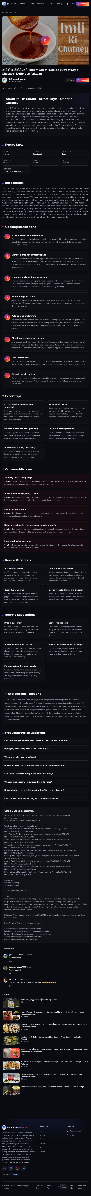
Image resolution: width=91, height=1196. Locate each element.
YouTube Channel (74, 1131)
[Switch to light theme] (67, 3)
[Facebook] (11, 1168)
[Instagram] (17, 1168)
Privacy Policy (49, 1187)
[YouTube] (4, 1168)
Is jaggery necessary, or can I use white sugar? (27, 749)
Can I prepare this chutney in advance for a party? (28, 773)
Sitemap (59, 4)
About (50, 4)
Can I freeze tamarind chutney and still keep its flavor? (31, 798)
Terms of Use (39, 1187)
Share (72, 80)
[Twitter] (23, 1168)
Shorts (31, 4)
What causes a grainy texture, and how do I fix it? (28, 782)
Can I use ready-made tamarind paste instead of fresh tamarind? (36, 740)
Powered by (6, 1174)
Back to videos (10, 12)
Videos (22, 4)
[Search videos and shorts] (73, 4)
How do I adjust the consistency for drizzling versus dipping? (34, 790)
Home (13, 4)
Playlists (40, 4)
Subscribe (84, 4)
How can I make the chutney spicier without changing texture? (35, 765)
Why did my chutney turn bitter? (20, 757)
